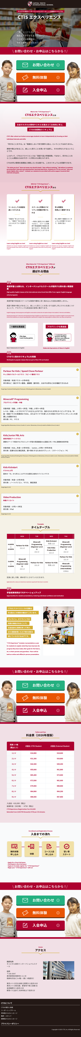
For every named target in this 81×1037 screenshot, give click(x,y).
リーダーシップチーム (8, 1010)
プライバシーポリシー (10, 1023)
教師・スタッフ (6, 1016)
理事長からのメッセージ (9, 1019)
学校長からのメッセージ (9, 1013)
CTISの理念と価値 (7, 1007)
